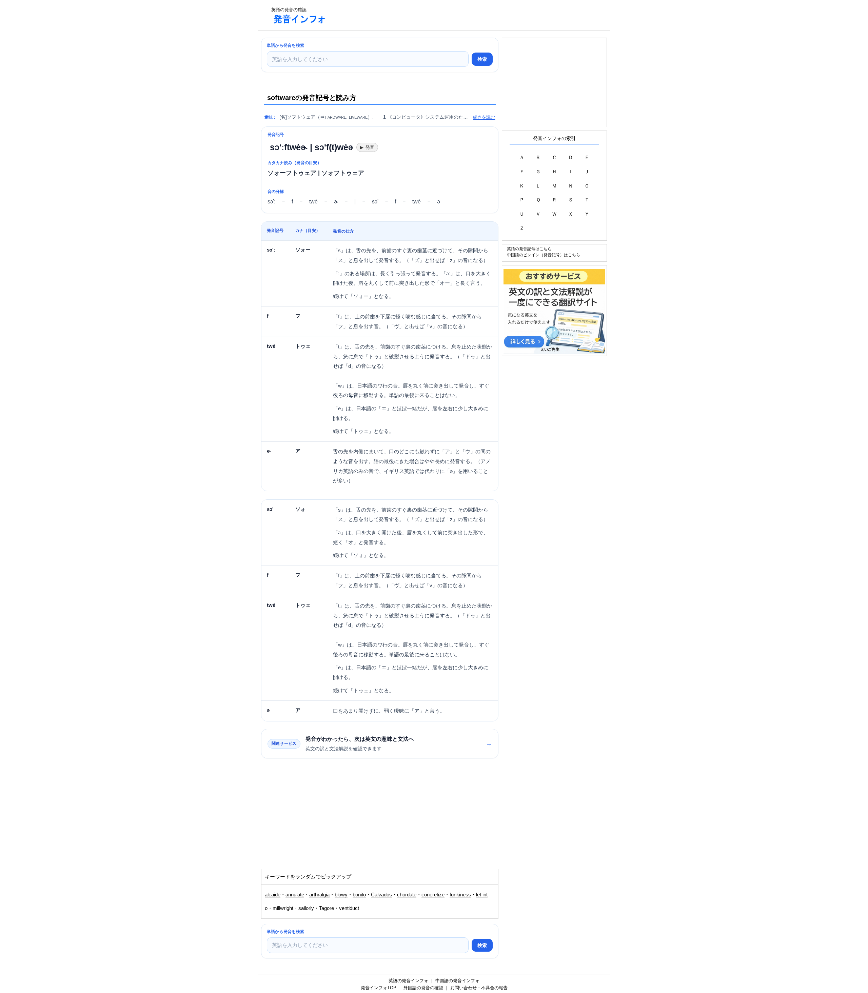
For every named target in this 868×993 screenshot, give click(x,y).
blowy (341, 894)
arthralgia (319, 894)
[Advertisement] (455, 15)
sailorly (306, 908)
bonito (359, 894)
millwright (283, 908)
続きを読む (484, 117)
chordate (406, 894)
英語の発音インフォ (408, 980)
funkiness (460, 894)
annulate (294, 894)
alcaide (272, 894)
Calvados (381, 894)
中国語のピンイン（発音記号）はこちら (543, 255)
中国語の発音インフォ (457, 980)
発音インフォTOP (378, 987)
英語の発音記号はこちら (529, 248)
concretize (433, 894)
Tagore (326, 908)
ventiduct (349, 908)
